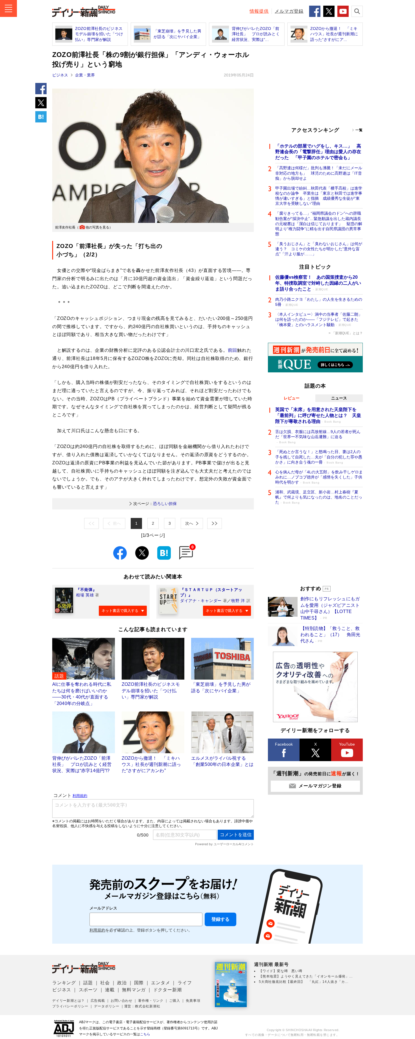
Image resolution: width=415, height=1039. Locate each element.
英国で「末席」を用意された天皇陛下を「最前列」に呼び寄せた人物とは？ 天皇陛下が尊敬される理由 (318, 415)
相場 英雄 (85, 595)
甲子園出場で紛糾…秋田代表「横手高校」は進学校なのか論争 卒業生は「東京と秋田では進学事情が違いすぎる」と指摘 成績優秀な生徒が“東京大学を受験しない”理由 (318, 196)
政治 (122, 982)
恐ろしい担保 (155, 503)
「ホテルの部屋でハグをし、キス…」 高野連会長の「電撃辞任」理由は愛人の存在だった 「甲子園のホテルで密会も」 (318, 152)
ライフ (185, 982)
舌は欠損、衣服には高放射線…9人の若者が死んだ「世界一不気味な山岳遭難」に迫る (318, 436)
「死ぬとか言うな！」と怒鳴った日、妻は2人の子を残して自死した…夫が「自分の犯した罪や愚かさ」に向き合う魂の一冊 (318, 456)
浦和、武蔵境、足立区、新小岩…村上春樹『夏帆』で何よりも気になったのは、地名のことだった (318, 497)
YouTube (347, 744)
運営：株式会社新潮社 (142, 1006)
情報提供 (259, 11)
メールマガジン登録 (320, 785)
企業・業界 (85, 75)
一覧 (359, 130)
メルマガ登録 (289, 11)
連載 (110, 989)
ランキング (64, 982)
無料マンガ (134, 989)
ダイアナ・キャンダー (201, 600)
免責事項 (193, 1001)
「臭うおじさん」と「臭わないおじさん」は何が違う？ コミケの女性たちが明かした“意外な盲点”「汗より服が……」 (318, 248)
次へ (189, 523)
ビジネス (60, 75)
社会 (105, 982)
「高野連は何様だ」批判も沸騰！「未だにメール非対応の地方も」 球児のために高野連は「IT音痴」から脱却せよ (318, 173)
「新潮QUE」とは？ (347, 333)
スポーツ (88, 989)
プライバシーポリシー (70, 1006)
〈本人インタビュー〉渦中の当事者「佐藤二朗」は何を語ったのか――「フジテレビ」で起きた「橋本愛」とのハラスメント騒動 (318, 319)
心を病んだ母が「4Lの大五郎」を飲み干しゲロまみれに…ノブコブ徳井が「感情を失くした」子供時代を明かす (319, 477)
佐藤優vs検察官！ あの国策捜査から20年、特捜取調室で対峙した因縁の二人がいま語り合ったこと (318, 283)
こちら (145, 1034)
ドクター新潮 (167, 989)
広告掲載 (98, 1001)
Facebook (284, 744)
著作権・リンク (150, 1001)
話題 (88, 982)
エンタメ (160, 982)
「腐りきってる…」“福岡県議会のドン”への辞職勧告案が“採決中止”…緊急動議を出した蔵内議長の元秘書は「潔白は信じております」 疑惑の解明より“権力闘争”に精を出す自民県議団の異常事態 (318, 223)
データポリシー (106, 1006)
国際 (139, 982)
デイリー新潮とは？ (68, 1001)
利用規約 (97, 930)
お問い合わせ (121, 1001)
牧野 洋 (238, 600)
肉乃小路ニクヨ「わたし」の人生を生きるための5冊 (318, 302)
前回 (232, 350)
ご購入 (174, 1001)
